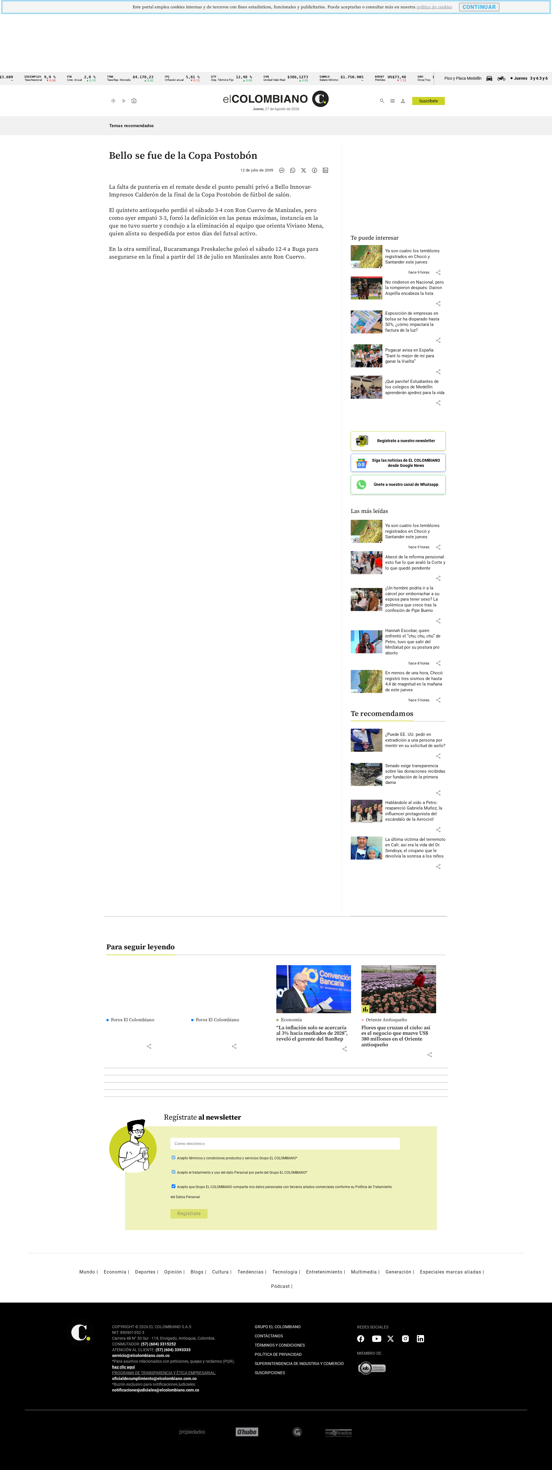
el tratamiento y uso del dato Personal (218, 1173)
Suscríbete (428, 101)
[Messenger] (281, 170)
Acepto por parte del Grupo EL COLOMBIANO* (241, 1173)
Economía (291, 1020)
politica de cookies (434, 7)
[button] (438, 272)
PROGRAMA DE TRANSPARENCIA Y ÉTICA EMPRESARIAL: (164, 1372)
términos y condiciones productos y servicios (224, 1158)
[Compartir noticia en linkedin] (325, 170)
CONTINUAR (479, 7)
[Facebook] (314, 170)
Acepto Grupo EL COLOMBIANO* (236, 1158)
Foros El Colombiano (132, 1020)
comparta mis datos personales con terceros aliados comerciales (283, 1187)
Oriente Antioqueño (386, 1020)
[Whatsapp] (292, 170)
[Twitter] (303, 170)
